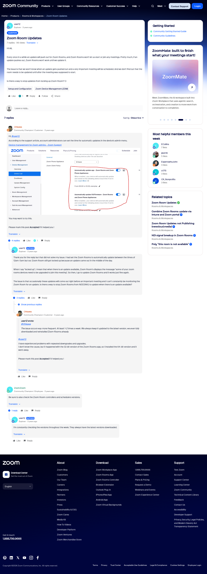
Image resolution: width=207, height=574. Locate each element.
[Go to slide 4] (171, 119)
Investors (61, 499)
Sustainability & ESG (67, 509)
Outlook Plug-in (103, 489)
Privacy (104, 565)
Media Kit (61, 519)
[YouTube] (24, 557)
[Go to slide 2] (164, 119)
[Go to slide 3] (168, 119)
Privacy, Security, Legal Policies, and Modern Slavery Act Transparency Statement (189, 523)
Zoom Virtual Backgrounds (109, 504)
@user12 (16, 136)
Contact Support (179, 6)
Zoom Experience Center (147, 494)
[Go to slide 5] (175, 119)
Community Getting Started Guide (169, 31)
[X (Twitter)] (18, 557)
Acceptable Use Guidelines (135, 565)
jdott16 (164, 153)
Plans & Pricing (142, 479)
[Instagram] (31, 557)
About (61, 463)
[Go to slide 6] (179, 119)
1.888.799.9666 (12, 539)
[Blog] (5, 557)
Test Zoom (179, 469)
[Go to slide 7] (184, 119)
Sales (138, 463)
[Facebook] (38, 557)
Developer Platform (66, 529)
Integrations (63, 489)
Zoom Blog (62, 469)
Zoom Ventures (64, 534)
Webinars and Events (145, 489)
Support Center (181, 479)
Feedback (179, 499)
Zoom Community (183, 489)
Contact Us (179, 504)
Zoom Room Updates (164, 202)
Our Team (62, 479)
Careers (61, 484)
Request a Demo (143, 484)
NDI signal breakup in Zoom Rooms (172, 235)
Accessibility (180, 509)
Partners (61, 494)
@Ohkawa (26, 324)
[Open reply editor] (74, 108)
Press (59, 504)
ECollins (165, 144)
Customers (62, 474)
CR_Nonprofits (168, 179)
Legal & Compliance (158, 565)
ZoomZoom (20, 388)
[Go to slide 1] (160, 119)
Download (102, 463)
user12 (17, 24)
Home (5, 16)
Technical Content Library (186, 494)
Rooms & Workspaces (32, 16)
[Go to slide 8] (190, 119)
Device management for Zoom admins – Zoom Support (35, 145)
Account (178, 474)
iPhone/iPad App (104, 494)
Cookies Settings (177, 565)
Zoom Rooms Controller (107, 479)
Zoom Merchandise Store (69, 539)
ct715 (163, 170)
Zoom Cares (63, 514)
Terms (95, 565)
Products (14, 16)
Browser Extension (105, 484)
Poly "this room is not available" (170, 244)
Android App (102, 499)
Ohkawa (18, 127)
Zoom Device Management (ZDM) (51, 88)
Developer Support (183, 514)
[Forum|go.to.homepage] (20, 6)
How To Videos (64, 524)
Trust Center (115, 565)
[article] (74, 184)
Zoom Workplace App (106, 469)
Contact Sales (142, 474)
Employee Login (194, 565)
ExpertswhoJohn (169, 161)
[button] (33, 42)
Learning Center (182, 484)
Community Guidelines (164, 35)
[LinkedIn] (11, 557)
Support (179, 463)
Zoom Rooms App (104, 474)
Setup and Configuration (20, 88)
